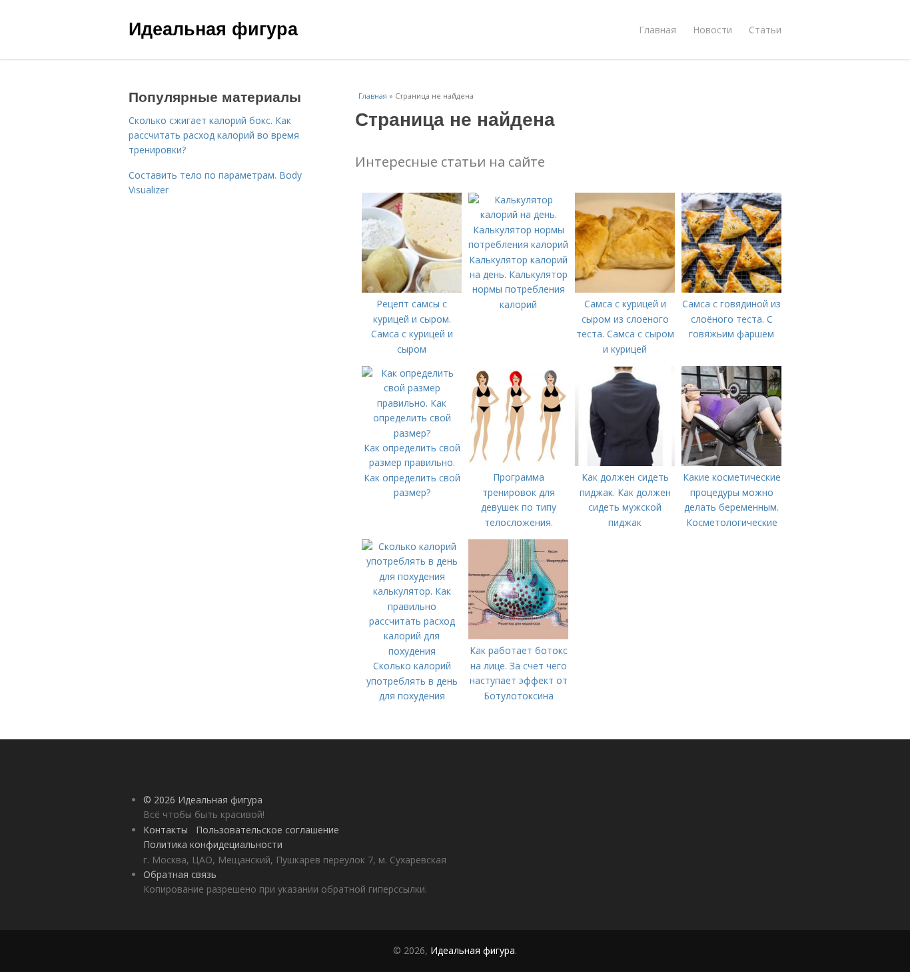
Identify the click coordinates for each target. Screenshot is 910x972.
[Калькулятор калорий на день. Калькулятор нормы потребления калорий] (518, 244)
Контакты (165, 829)
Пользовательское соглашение (267, 829)
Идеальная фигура (213, 28)
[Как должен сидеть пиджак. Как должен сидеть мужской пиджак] (625, 462)
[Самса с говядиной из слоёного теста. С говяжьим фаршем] (731, 289)
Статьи (765, 29)
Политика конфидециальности (212, 844)
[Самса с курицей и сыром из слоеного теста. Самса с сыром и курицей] (625, 289)
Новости (712, 29)
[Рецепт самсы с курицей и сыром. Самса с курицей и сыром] (412, 289)
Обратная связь (180, 874)
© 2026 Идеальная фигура (202, 799)
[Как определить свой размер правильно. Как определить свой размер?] (412, 433)
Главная (657, 29)
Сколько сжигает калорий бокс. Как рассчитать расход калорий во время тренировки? (214, 135)
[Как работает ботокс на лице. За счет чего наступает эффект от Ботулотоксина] (518, 635)
